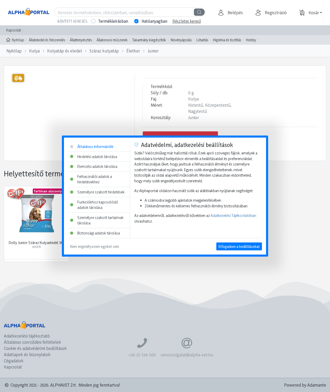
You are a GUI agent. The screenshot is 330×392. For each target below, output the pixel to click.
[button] (234, 12)
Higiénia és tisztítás (227, 40)
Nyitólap (18, 40)
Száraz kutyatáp (104, 50)
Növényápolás (181, 40)
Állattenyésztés (81, 40)
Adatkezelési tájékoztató (27, 336)
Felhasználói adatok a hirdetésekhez (94, 179)
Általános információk (95, 146)
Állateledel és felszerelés (47, 40)
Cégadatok (13, 360)
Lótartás (202, 40)
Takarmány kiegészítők (149, 40)
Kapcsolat (13, 30)
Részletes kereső (186, 21)
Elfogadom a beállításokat (239, 246)
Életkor (133, 50)
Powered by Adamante (305, 385)
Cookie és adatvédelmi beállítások (35, 348)
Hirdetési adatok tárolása (97, 156)
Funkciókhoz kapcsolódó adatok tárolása (97, 204)
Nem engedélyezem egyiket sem (94, 246)
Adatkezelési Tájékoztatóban (233, 215)
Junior (153, 50)
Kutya (34, 50)
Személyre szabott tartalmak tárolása (100, 220)
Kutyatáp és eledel (64, 50)
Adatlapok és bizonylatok (27, 354)
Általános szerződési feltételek (32, 342)
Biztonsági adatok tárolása (98, 233)
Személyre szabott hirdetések (101, 192)
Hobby (251, 40)
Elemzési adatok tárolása (97, 166)
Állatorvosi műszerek (112, 40)
